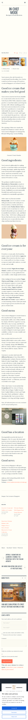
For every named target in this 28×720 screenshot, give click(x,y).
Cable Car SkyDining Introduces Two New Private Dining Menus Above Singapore (14, 606)
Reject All (14, 716)
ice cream (6, 71)
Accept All (14, 708)
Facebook (9, 548)
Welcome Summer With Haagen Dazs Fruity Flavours (19, 510)
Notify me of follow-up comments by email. (12, 653)
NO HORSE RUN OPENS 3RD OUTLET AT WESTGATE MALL (12, 567)
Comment (4, 640)
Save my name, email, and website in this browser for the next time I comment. (13, 636)
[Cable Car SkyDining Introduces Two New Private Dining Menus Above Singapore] (14, 592)
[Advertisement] (14, 33)
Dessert (14, 68)
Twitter (15, 548)
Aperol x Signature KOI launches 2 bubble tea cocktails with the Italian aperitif (14, 557)
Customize (14, 712)
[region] (14, 705)
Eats (18, 68)
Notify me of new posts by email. (10, 659)
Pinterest (20, 548)
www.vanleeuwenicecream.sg (16, 482)
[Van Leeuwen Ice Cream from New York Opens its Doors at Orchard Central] (14, 61)
